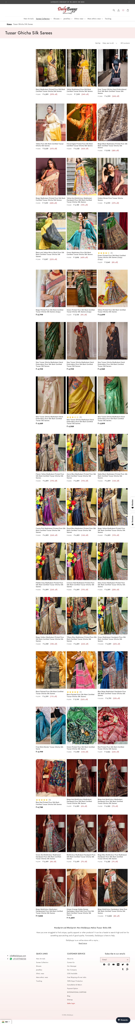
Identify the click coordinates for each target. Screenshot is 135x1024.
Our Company (72, 970)
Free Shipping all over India (76, 977)
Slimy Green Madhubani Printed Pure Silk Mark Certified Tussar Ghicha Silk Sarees (111, 584)
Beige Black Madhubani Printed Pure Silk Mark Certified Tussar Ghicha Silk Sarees (112, 145)
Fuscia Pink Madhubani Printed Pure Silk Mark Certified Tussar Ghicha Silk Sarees (50, 530)
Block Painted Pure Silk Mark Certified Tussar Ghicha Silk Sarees (49, 692)
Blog (68, 996)
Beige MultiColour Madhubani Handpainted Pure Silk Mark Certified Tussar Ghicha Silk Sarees (49, 911)
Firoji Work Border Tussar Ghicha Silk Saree (49, 748)
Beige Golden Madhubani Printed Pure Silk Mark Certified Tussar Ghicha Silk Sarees (50, 639)
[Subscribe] (127, 959)
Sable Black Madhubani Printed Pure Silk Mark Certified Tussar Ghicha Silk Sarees (112, 476)
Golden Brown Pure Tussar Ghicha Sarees (110, 199)
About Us (70, 959)
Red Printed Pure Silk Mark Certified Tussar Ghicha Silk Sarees (111, 748)
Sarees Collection (42, 962)
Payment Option (72, 988)
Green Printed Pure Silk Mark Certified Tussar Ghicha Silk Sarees (81, 748)
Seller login (71, 1003)
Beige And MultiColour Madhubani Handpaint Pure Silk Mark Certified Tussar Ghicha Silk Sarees (79, 801)
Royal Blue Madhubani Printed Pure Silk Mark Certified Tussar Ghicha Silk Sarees (81, 530)
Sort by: (98, 43)
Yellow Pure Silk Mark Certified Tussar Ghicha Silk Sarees (50, 145)
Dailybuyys (70, 1015)
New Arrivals (40, 959)
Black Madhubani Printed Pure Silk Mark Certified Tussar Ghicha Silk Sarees (50, 90)
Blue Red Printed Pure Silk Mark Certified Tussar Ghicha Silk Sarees (49, 803)
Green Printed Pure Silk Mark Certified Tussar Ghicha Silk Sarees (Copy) (81, 311)
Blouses (38, 966)
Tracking (39, 981)
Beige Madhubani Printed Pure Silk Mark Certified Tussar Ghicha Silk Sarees (50, 199)
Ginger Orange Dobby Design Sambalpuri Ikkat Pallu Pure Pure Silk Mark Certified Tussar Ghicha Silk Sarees (80, 912)
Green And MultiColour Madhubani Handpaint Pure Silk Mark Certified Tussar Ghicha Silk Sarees (48, 856)
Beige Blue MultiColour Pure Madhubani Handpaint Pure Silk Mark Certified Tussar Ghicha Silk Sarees (112, 856)
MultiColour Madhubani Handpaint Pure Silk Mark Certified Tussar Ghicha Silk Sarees (81, 856)
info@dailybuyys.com (18, 955)
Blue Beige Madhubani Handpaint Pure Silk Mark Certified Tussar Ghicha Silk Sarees (112, 693)
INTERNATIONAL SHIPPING (76, 992)
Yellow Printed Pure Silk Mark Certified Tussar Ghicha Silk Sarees (112, 311)
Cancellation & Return (74, 985)
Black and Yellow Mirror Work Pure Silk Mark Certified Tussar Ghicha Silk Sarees (50, 254)
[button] (114, 10)
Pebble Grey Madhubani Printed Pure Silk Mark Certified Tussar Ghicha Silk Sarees (49, 584)
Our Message (71, 966)
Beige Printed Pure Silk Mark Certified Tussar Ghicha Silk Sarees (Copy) (49, 311)
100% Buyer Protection (75, 981)
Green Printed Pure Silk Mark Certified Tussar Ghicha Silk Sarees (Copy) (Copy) (112, 257)
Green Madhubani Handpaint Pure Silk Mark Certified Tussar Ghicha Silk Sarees (112, 639)
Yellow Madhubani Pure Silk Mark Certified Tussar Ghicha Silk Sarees (80, 90)
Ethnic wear (40, 973)
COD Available (72, 973)
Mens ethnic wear (42, 977)
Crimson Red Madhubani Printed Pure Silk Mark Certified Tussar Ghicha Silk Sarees (80, 584)
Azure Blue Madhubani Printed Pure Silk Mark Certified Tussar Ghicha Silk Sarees (81, 476)
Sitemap (70, 1000)
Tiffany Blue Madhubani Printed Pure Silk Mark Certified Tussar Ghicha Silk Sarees (82, 639)
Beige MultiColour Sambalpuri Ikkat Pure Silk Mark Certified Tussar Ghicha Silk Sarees (112, 911)
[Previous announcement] (6, 2)
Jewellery (39, 970)
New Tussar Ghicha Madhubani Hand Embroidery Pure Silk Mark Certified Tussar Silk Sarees (49, 364)
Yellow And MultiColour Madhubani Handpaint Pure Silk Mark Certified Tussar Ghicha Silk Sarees (79, 200)
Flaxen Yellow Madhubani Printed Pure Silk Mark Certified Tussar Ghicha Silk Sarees (50, 476)
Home (9, 24)
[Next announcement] (129, 2)
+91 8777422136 (19, 959)
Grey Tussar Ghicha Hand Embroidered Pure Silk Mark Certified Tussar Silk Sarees (112, 91)
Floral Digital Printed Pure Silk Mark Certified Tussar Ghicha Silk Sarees (80, 145)
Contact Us (71, 962)
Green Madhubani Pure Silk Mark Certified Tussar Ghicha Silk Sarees (80, 253)
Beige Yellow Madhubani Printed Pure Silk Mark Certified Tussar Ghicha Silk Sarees (111, 530)
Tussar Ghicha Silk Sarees (23, 24)
